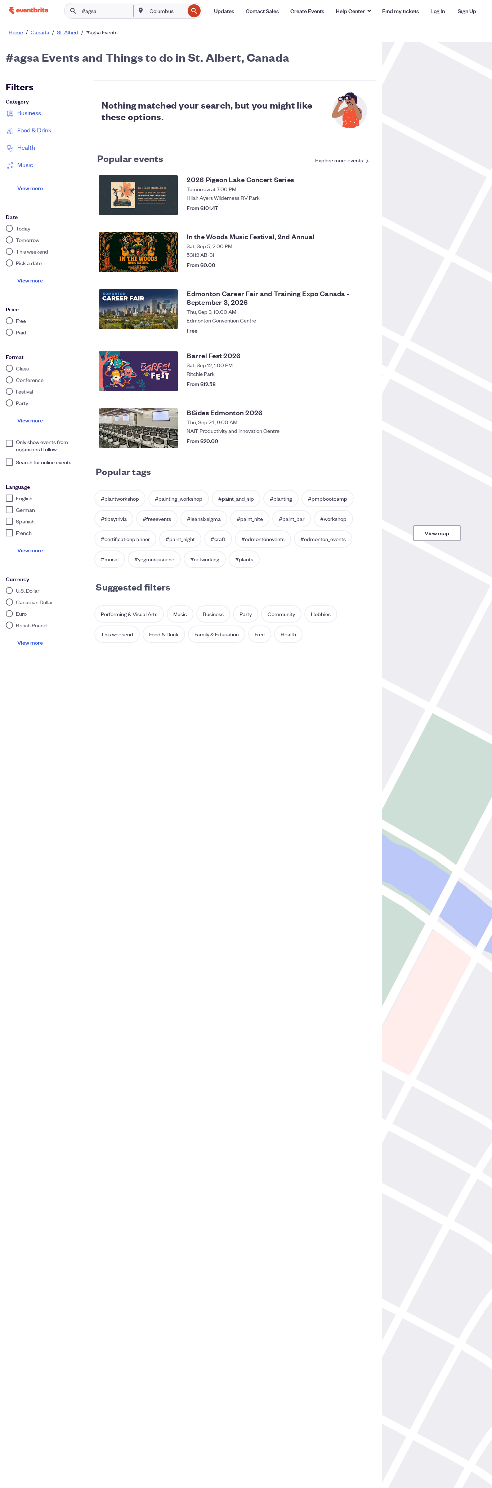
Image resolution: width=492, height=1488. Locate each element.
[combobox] (166, 11)
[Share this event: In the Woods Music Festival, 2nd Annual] (348, 265)
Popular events (130, 158)
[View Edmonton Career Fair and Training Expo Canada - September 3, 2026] (138, 309)
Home (16, 32)
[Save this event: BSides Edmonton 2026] (363, 441)
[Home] (28, 10)
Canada (40, 32)
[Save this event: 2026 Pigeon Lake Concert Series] (363, 208)
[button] (353, 11)
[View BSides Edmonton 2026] (138, 428)
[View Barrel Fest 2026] (138, 371)
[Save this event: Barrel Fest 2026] (363, 384)
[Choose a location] (141, 10)
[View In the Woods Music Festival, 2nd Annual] (138, 252)
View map (437, 533)
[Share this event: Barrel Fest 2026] (348, 384)
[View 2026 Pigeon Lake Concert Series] (138, 195)
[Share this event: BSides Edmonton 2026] (348, 441)
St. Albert (68, 32)
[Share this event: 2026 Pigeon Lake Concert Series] (348, 208)
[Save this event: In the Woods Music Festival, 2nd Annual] (363, 265)
